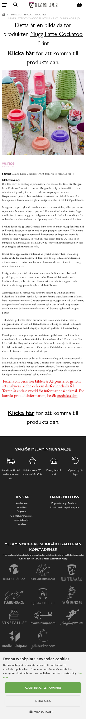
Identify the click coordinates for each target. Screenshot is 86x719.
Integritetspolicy (21, 519)
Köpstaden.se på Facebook (64, 503)
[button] (43, 711)
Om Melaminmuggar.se (21, 515)
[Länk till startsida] (3, 14)
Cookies (22, 523)
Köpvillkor (22, 507)
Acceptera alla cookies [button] (43, 687)
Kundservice (22, 503)
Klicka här (21, 53)
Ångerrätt (21, 511)
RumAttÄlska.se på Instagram (64, 507)
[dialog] (43, 685)
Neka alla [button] (43, 701)
